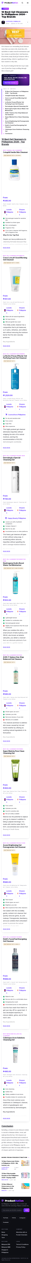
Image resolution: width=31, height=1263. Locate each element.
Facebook (6, 1222)
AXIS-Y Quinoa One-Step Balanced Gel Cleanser (16, 113)
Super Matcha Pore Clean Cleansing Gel (17, 118)
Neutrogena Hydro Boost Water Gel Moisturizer (16, 109)
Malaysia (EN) (6, 1244)
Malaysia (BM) (6, 1247)
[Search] (22, 3)
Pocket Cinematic (21, 1235)
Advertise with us (21, 1232)
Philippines (5, 1252)
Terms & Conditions (22, 1244)
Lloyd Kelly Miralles (13, 21)
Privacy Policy (20, 1247)
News (3, 1232)
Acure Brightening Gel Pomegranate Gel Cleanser (17, 122)
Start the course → (11, 82)
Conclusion (8, 133)
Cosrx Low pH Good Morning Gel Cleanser (16, 99)
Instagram (22, 1217)
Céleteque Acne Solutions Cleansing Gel (17, 130)
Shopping (5, 1235)
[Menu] (27, 3)
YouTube (5, 1217)
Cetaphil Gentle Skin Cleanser (15, 95)
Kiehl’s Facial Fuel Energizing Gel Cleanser (16, 126)
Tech (3, 1237)
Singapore (5, 1249)
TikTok (14, 1217)
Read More (6, 247)
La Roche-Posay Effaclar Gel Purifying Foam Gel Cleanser (14, 103)
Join (26, 1210)
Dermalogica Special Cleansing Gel (16, 106)
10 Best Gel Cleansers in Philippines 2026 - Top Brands (17, 92)
